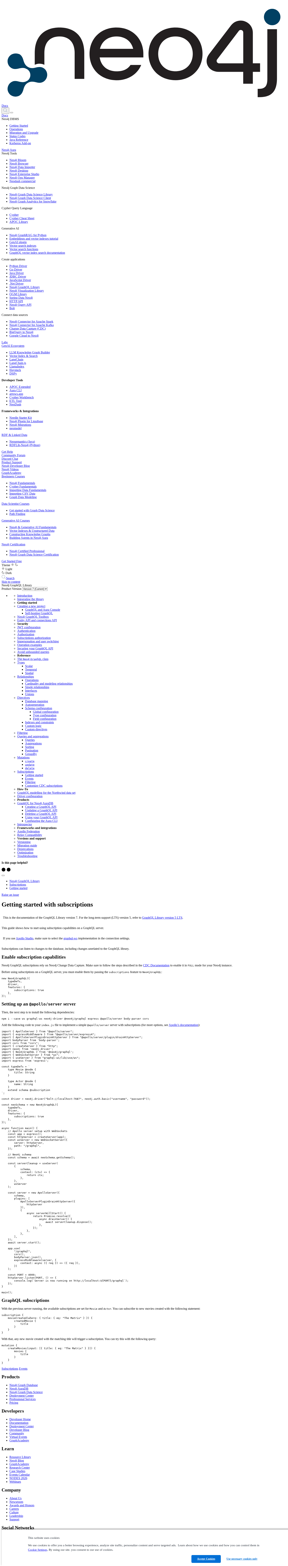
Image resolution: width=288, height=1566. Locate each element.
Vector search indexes (22, 245)
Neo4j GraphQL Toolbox (33, 616)
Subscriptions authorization (34, 637)
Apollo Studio (24, 938)
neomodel (15, 428)
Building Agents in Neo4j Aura (28, 537)
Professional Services (22, 1399)
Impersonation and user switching (38, 641)
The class (32, 659)
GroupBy (31, 754)
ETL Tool (15, 401)
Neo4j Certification (13, 544)
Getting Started (18, 125)
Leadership (16, 1516)
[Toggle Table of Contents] (3, 875)
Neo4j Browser (18, 163)
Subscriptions (25, 771)
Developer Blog (19, 1429)
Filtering (22, 733)
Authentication (26, 630)
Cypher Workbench (21, 397)
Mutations (23, 757)
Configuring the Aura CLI (41, 820)
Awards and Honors (21, 1505)
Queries (30, 740)
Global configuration (46, 711)
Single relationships (37, 687)
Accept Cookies (206, 1558)
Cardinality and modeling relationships (49, 683)
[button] (5, 110)
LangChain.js (17, 363)
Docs (5, 105)
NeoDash (15, 404)
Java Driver (16, 273)
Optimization (25, 852)
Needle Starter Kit (20, 417)
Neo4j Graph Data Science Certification (34, 554)
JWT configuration (29, 627)
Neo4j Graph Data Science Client (30, 198)
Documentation (18, 1422)
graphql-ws (70, 938)
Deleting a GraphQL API (40, 813)
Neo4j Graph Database (23, 1385)
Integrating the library (30, 599)
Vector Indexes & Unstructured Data (31, 530)
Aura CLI (15, 390)
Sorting (29, 747)
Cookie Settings (37, 1549)
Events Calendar (19, 1474)
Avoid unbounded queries (33, 652)
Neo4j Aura (9, 150)
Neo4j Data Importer (22, 167)
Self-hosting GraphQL (39, 613)
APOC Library (18, 221)
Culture (14, 1512)
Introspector (24, 824)
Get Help (7, 451)
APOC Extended (20, 386)
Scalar (29, 666)
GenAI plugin (18, 242)
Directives (23, 697)
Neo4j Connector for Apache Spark (31, 321)
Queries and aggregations (33, 736)
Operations (16, 129)
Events (29, 778)
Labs (5, 342)
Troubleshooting (27, 856)
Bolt (12, 308)
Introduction (24, 595)
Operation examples (29, 645)
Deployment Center (21, 1395)
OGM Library (18, 294)
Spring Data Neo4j (21, 297)
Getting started (34, 775)
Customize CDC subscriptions (43, 785)
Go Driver (15, 269)
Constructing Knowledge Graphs (29, 534)
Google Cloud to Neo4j (24, 335)
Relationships (25, 676)
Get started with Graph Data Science (32, 510)
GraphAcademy (11, 472)
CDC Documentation (156, 965)
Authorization (25, 634)
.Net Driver (16, 283)
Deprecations (25, 849)
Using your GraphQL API (41, 817)
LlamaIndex (16, 366)
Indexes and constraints (39, 722)
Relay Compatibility (29, 835)
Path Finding (17, 514)
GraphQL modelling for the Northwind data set (46, 792)
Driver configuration (30, 796)
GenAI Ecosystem (13, 345)
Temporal (31, 669)
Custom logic (33, 725)
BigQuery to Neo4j (21, 332)
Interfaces (31, 690)
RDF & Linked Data (14, 435)
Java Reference (18, 139)
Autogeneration (34, 704)
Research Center (19, 1467)
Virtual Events (18, 1437)
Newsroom (16, 1501)
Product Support (12, 462)
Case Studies (17, 1471)
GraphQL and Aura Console (42, 609)
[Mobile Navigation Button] (11, 112)
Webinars (15, 1481)
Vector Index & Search (23, 356)
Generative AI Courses (16, 520)
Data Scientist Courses (15, 503)
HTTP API (16, 301)
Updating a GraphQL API (41, 810)
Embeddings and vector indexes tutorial (33, 238)
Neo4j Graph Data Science (26, 1392)
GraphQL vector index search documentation (37, 252)
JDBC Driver (17, 276)
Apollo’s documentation (183, 1025)
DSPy (13, 373)
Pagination (31, 750)
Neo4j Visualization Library (26, 290)
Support (14, 1519)
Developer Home (20, 1419)
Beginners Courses (13, 476)
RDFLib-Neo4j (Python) (24, 445)
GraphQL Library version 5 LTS (162, 917)
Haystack (15, 370)
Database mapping (36, 701)
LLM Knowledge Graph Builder (29, 352)
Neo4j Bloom (17, 160)
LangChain (16, 359)
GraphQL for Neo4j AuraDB (35, 803)
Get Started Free (12, 561)
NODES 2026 (18, 1478)
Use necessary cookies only (241, 1558)
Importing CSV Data (22, 493)
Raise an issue (10, 894)
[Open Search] (5, 111)
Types (21, 662)
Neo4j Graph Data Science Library (31, 194)
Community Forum (13, 455)
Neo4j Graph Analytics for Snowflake (32, 201)
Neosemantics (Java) (22, 441)
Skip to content (11, 581)
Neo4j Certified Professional (26, 551)
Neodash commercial (22, 181)
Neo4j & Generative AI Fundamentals (32, 527)
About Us (15, 1498)
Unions (29, 694)
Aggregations (33, 743)
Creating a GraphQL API (40, 806)
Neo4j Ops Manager (22, 177)
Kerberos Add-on (20, 143)
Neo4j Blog (16, 1460)
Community (16, 1433)
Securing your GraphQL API (35, 648)
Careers (14, 1508)
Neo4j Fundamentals (22, 483)
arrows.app (16, 394)
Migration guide (27, 845)
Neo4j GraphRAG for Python (27, 235)
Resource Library (20, 1457)
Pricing (13, 1402)
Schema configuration (38, 708)
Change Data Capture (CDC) (27, 328)
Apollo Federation (28, 831)
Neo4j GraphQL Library (24, 287)
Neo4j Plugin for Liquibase (26, 421)
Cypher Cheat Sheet (21, 218)
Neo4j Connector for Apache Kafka (31, 325)
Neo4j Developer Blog (16, 465)
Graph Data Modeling (23, 497)
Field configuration (44, 718)
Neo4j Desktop (18, 170)
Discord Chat (10, 458)
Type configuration (44, 715)
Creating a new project (31, 606)
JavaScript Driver (20, 280)
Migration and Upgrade (23, 132)
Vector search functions (23, 249)
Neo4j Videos (10, 469)
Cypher (14, 214)
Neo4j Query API (20, 304)
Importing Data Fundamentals (27, 490)
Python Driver (18, 266)
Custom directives (36, 729)
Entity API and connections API (37, 620)
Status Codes (17, 136)
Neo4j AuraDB (18, 1388)
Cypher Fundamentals (23, 486)
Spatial (29, 673)
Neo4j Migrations (20, 424)
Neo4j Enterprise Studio (24, 174)
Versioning (24, 842)
